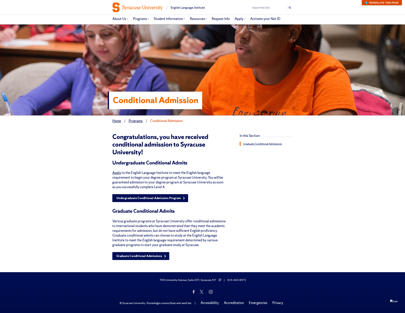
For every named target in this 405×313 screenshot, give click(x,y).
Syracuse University (133, 303)
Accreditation (234, 302)
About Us (119, 18)
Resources (197, 18)
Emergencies (258, 302)
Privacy (277, 302)
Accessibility (210, 302)
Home (116, 121)
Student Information (168, 18)
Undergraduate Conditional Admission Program (148, 198)
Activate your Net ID (265, 18)
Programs (140, 18)
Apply (239, 18)
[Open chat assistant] (394, 304)
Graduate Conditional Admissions (139, 256)
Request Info (221, 18)
